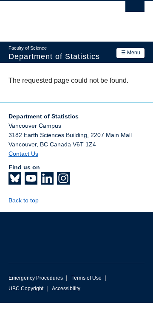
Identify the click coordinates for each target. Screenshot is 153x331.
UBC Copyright (25, 289)
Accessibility (66, 289)
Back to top (24, 200)
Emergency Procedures (35, 278)
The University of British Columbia (56, 17)
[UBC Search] (134, 10)
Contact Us (23, 153)
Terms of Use (86, 278)
